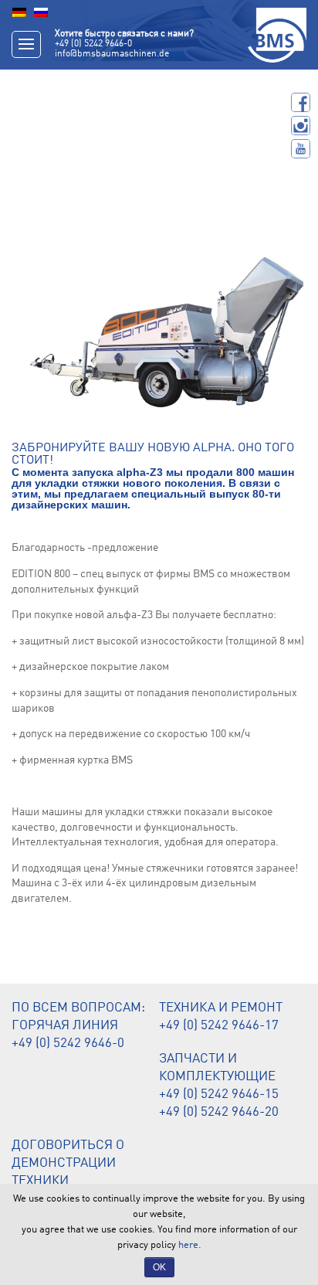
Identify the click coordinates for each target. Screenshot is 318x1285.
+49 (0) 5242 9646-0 (93, 44)
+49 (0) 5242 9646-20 (219, 1112)
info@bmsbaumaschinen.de (112, 54)
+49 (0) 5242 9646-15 (219, 1094)
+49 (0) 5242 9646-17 (219, 1025)
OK (159, 1267)
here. (189, 1245)
